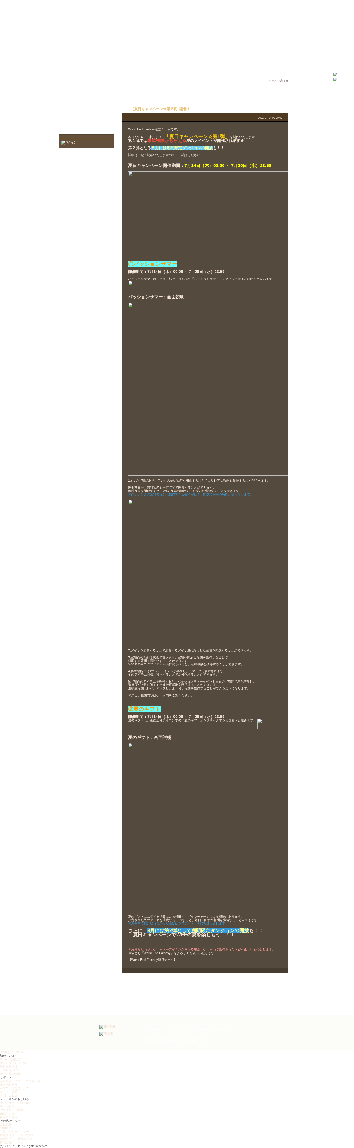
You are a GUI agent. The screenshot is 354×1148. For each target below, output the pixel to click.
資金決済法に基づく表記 (16, 1139)
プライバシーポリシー (180, 1029)
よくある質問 (8, 1092)
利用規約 (155, 1029)
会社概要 (6, 1124)
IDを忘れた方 (8, 1084)
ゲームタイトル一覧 (13, 1063)
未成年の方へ (8, 1113)
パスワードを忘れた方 (14, 1088)
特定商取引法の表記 (214, 1029)
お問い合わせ (8, 1095)
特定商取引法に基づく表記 (17, 1135)
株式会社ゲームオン (13, 1142)
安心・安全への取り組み (16, 1102)
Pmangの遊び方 (10, 1059)
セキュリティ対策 (11, 1110)
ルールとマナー (10, 1106)
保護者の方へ (8, 1117)
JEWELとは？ (9, 1070)
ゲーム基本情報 (10, 1073)
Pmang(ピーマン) (11, 1052)
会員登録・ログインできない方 (20, 1081)
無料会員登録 (8, 1066)
